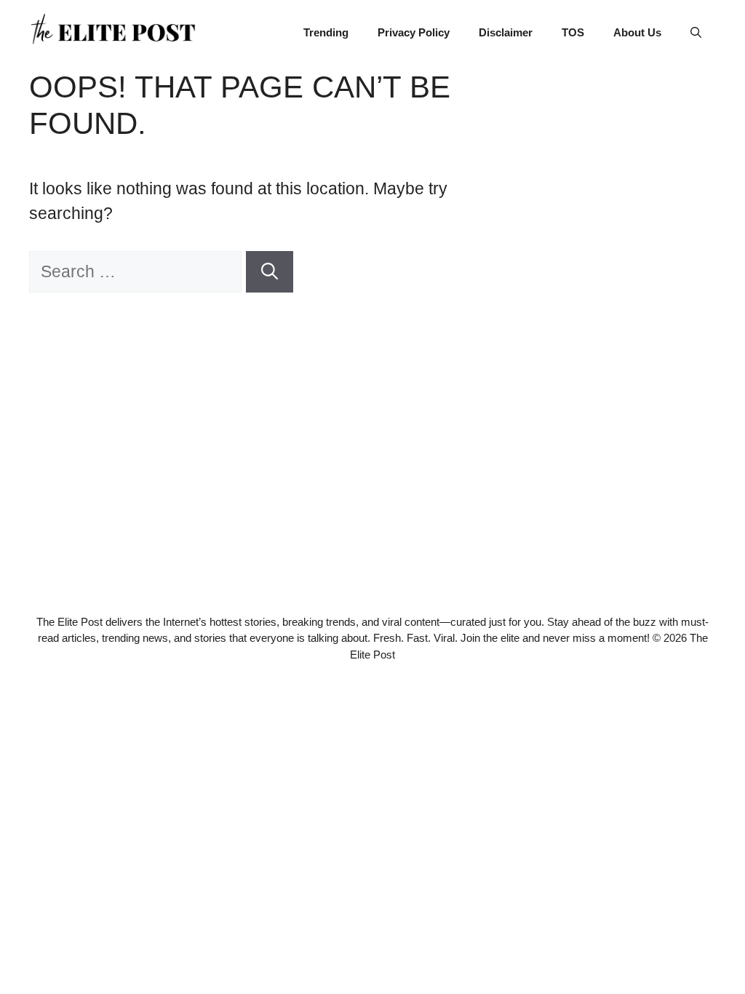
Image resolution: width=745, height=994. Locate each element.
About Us (637, 32)
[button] (696, 33)
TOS (573, 32)
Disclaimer (506, 32)
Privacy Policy (414, 32)
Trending (325, 32)
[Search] (269, 272)
